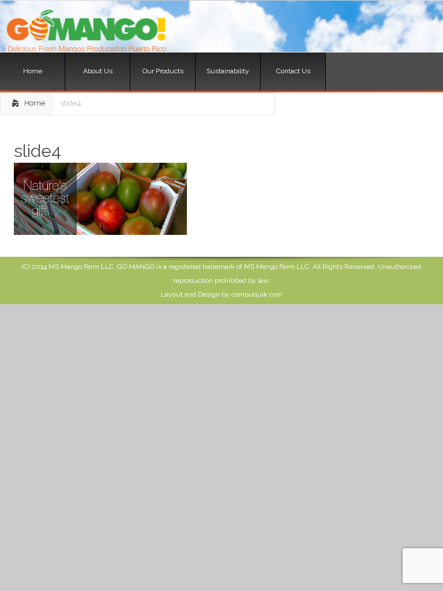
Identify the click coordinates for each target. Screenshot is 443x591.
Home (34, 103)
